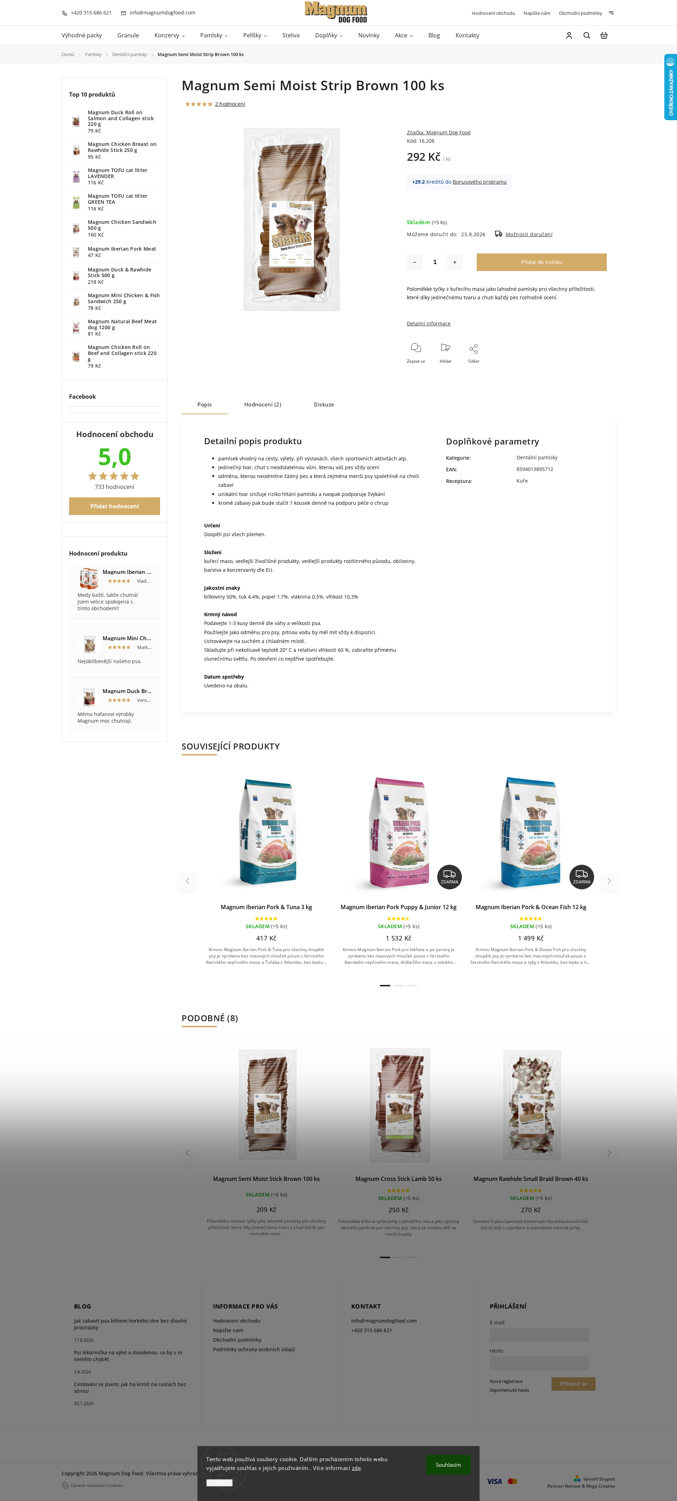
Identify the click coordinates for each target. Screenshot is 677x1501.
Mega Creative (600, 1486)
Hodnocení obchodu (493, 13)
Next (609, 881)
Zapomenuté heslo (509, 1390)
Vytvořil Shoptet (599, 1479)
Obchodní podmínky (580, 13)
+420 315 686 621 (371, 1330)
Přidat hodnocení (114, 506)
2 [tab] (398, 985)
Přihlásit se (573, 1384)
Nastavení (219, 1482)
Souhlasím (448, 1464)
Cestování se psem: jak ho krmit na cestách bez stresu (130, 1387)
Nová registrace (506, 1381)
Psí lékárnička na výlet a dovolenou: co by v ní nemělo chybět (128, 1355)
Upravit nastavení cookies (97, 1485)
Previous (188, 881)
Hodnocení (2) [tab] (263, 404)
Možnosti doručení (529, 234)
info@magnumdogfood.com (384, 1320)
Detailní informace (429, 323)
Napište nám (537, 13)
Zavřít (585, 371)
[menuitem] (86, 35)
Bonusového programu (480, 181)
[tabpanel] (266, 874)
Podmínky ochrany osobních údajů (254, 1349)
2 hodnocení (230, 104)
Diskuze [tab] (324, 404)
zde (356, 1467)
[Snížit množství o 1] (414, 262)
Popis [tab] (204, 404)
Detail (283, 836)
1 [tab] (385, 985)
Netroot (573, 1486)
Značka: (439, 132)
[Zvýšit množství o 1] (455, 262)
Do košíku (249, 836)
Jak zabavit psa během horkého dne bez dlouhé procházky (130, 1324)
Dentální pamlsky (537, 457)
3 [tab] (412, 985)
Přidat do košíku (541, 262)
